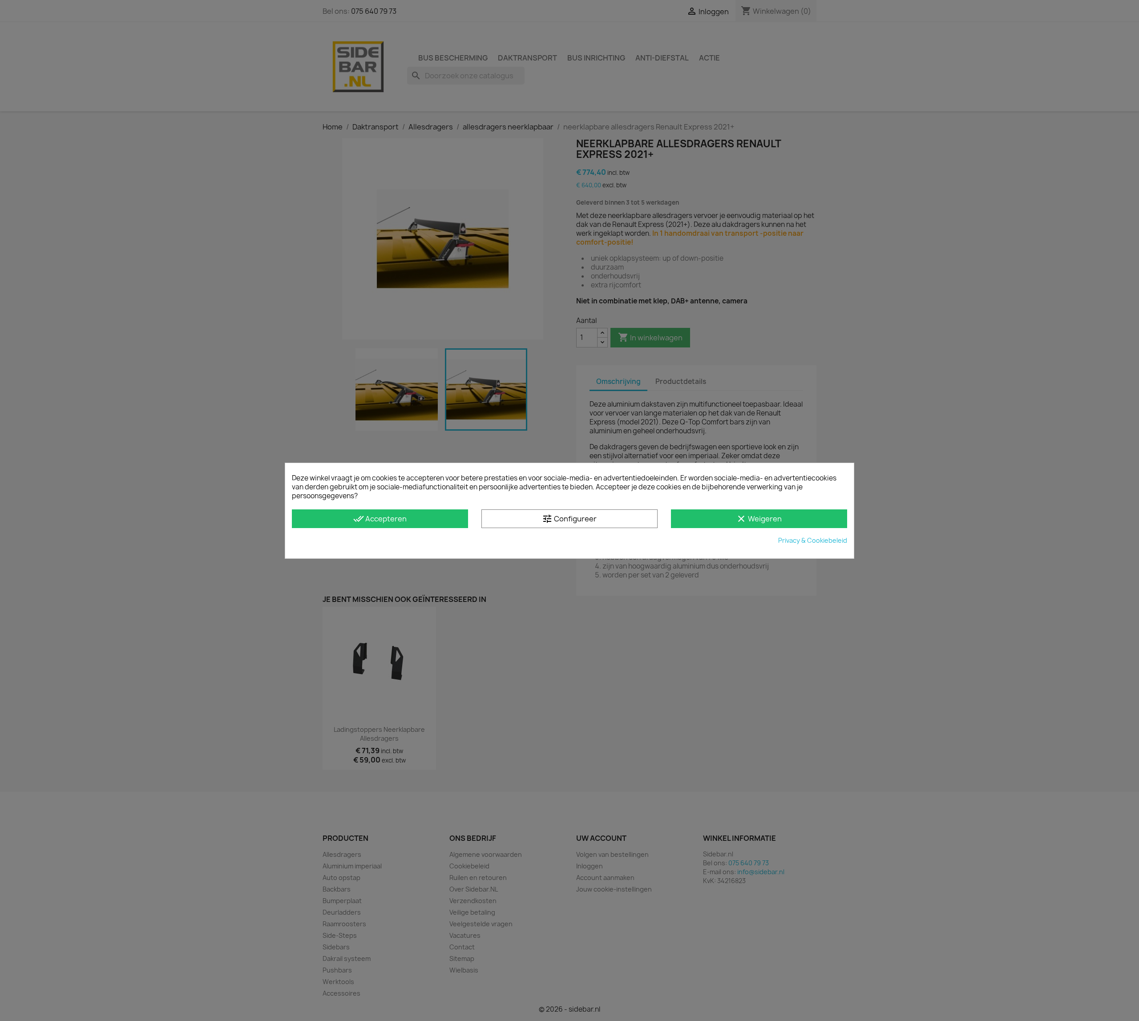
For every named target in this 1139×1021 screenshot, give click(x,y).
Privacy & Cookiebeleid (812, 540)
